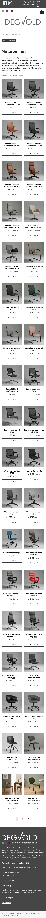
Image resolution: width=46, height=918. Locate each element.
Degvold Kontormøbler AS (15, 913)
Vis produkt (12, 113)
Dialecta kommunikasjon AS (11, 915)
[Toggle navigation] (23, 29)
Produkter (5, 34)
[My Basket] (42, 12)
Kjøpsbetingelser (8, 898)
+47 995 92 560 (34, 2)
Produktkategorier (9, 40)
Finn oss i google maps (11, 880)
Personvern (6, 903)
